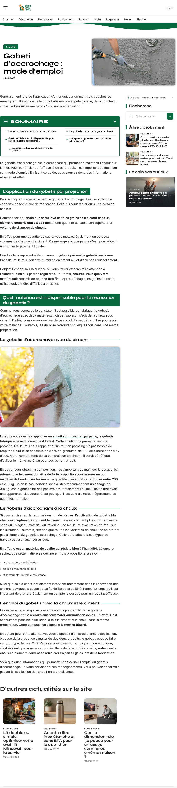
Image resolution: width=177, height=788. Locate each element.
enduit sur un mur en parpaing (75, 436)
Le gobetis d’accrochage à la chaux (91, 131)
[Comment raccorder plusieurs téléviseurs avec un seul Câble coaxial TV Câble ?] (132, 140)
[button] (171, 98)
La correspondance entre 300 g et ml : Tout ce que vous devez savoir (156, 160)
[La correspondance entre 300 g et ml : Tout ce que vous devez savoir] (132, 158)
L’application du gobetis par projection (32, 131)
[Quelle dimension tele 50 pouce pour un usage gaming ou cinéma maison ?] (100, 711)
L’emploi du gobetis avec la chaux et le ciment (90, 139)
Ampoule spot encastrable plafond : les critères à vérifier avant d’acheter (149, 195)
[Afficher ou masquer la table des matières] (82, 122)
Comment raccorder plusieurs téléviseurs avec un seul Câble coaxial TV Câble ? (155, 142)
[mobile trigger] (6, 8)
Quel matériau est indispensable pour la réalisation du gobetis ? (31, 139)
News (11, 46)
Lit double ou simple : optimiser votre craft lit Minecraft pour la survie (18, 743)
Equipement (10, 728)
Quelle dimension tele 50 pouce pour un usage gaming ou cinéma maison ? (99, 745)
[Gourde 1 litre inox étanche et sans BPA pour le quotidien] (60, 711)
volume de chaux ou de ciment (23, 227)
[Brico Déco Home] (24, 8)
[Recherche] (161, 8)
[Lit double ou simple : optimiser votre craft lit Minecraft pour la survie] (19, 711)
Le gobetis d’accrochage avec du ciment (32, 149)
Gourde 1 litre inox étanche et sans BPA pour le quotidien (59, 739)
